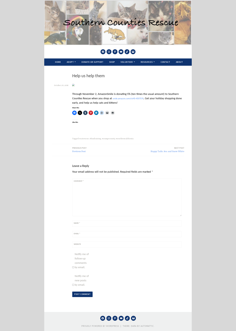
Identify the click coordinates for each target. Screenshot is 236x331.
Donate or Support (92, 62)
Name (77, 223)
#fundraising (95, 139)
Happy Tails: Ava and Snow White (167, 150)
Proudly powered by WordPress (100, 326)
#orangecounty (108, 139)
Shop (112, 62)
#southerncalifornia (124, 139)
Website (77, 244)
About (179, 62)
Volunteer (127, 62)
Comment (79, 181)
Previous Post (79, 150)
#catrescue (84, 139)
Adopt (70, 62)
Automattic (147, 326)
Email (77, 234)
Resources (147, 62)
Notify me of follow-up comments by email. (82, 261)
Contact (165, 62)
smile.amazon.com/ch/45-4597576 (128, 98)
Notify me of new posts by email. (82, 280)
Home (58, 62)
